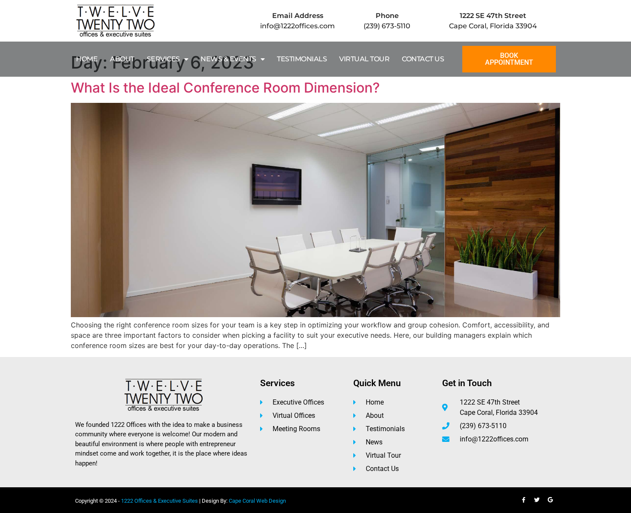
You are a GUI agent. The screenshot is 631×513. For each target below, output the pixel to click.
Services (163, 59)
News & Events (228, 59)
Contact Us (423, 59)
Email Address (297, 16)
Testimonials (302, 59)
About (122, 59)
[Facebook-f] (523, 500)
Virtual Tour (364, 59)
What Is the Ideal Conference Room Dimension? (225, 87)
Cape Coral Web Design (257, 501)
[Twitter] (537, 500)
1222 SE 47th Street (493, 16)
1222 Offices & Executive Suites (159, 501)
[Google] (550, 500)
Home (86, 59)
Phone (387, 16)
